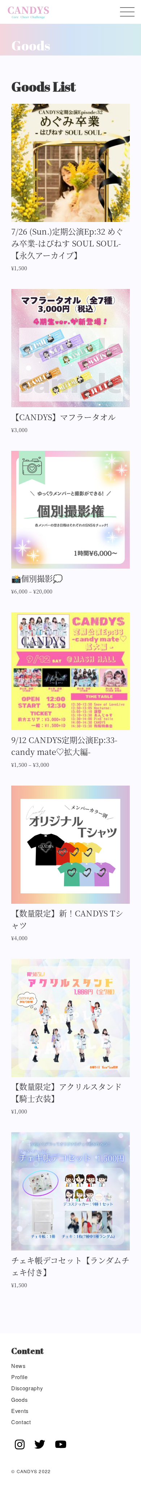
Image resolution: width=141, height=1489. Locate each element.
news (18, 1365)
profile (19, 1377)
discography (27, 1388)
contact (21, 1422)
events (20, 1410)
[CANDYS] (28, 12)
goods (19, 1399)
